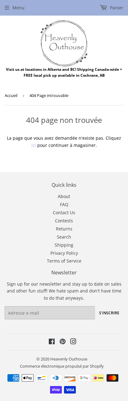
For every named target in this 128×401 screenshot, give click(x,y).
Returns (64, 229)
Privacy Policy (64, 253)
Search (64, 237)
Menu (18, 8)
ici (33, 145)
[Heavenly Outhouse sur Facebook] (51, 342)
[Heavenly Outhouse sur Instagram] (73, 342)
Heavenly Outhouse (68, 359)
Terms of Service (64, 261)
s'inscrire (109, 313)
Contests (64, 221)
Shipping (64, 245)
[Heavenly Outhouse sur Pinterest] (62, 342)
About (64, 196)
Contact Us (64, 212)
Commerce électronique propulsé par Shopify (62, 366)
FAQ (64, 204)
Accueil (11, 95)
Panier (116, 8)
